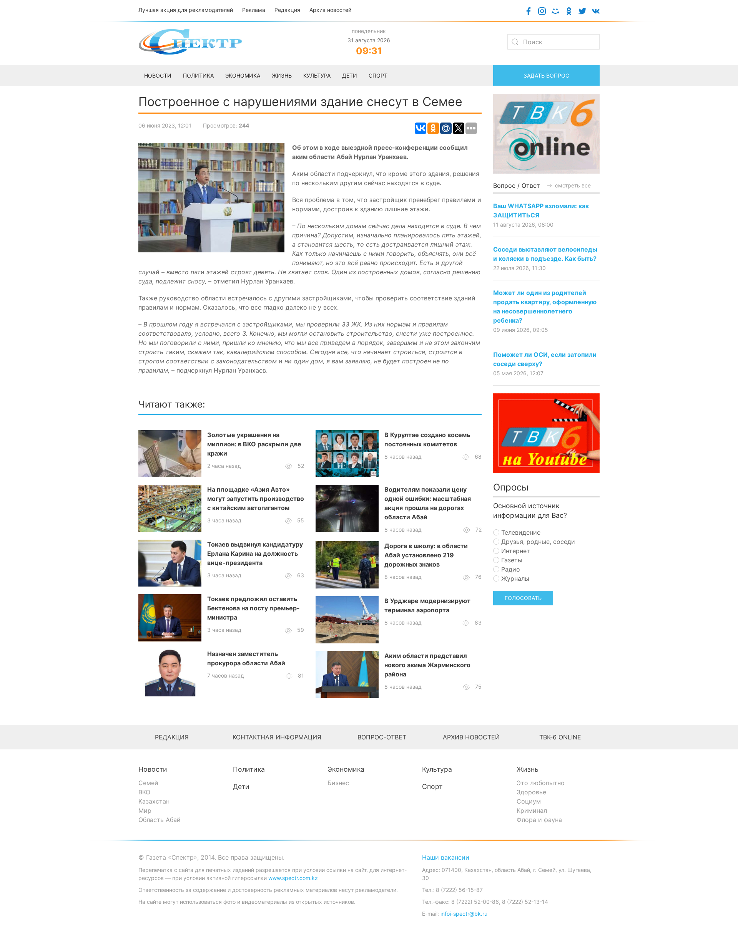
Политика (249, 769)
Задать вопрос (546, 75)
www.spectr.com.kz (293, 878)
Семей (148, 783)
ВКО (144, 792)
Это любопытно (541, 783)
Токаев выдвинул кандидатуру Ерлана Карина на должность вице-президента (255, 553)
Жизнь (528, 769)
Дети (241, 786)
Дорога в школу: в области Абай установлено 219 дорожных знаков (426, 555)
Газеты (510, 560)
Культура (437, 769)
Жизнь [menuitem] (282, 75)
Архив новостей (330, 10)
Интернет (514, 551)
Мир (144, 810)
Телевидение (519, 532)
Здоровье (531, 792)
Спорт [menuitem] (378, 75)
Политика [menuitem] (198, 75)
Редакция (287, 10)
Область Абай (159, 820)
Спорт (432, 786)
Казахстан (154, 801)
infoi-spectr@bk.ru (463, 913)
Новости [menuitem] (157, 75)
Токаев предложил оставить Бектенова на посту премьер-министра (253, 608)
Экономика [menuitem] (242, 75)
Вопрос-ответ (381, 737)
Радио (509, 569)
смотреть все (572, 185)
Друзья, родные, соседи (537, 541)
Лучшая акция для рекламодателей (185, 10)
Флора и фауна (539, 820)
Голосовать (523, 598)
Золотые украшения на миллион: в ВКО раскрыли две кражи (254, 444)
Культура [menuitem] (317, 75)
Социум (529, 801)
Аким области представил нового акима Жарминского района (427, 665)
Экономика (345, 769)
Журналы (514, 578)
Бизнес (338, 783)
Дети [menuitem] (349, 75)
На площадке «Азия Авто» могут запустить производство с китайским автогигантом (255, 499)
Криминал (532, 810)
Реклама (253, 10)
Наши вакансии (445, 857)
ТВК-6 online (560, 737)
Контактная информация (277, 737)
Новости (152, 769)
